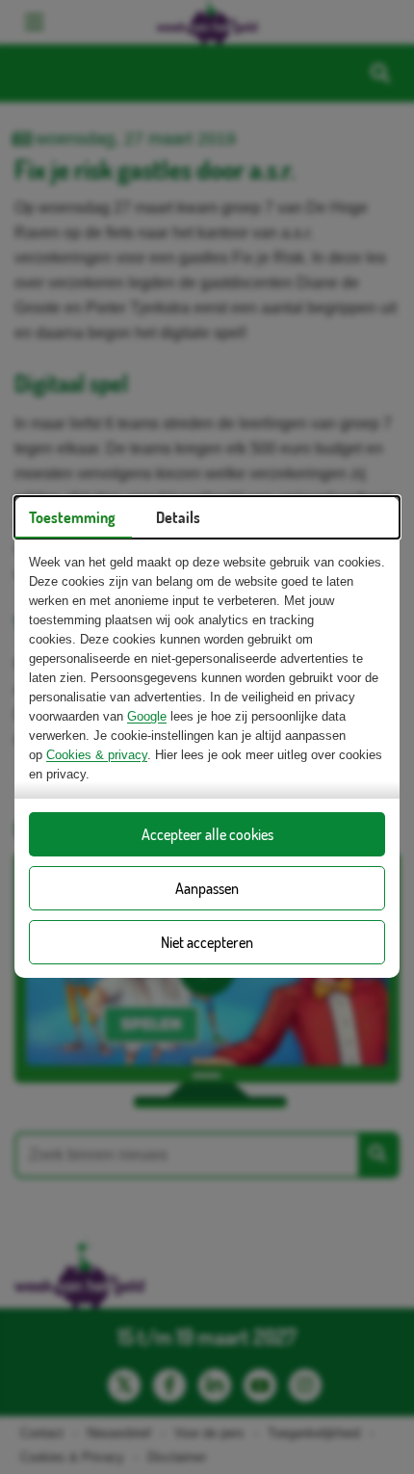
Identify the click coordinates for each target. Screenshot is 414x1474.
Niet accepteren (207, 942)
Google (147, 716)
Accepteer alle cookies (207, 834)
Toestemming (72, 517)
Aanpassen (207, 888)
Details (178, 517)
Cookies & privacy (96, 755)
